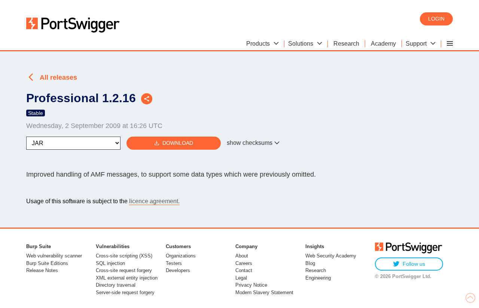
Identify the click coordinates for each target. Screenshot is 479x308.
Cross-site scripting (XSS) (124, 256)
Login (436, 19)
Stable (35, 113)
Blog (310, 263)
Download (177, 143)
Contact (243, 270)
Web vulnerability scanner (54, 256)
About (241, 256)
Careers (243, 263)
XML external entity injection (127, 278)
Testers (174, 263)
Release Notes (42, 270)
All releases (58, 77)
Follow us (414, 264)
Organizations (181, 256)
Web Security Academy (330, 256)
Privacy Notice (251, 285)
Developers (178, 270)
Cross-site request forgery (124, 270)
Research (315, 270)
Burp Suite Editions (47, 263)
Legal (241, 278)
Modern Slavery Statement (264, 292)
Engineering (318, 278)
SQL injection (110, 263)
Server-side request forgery (125, 292)
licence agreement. (154, 201)
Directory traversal (115, 285)
